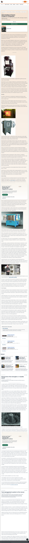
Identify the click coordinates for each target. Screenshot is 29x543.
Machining (14, 4)
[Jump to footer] (27, 539)
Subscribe (25, 1)
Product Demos (21, 4)
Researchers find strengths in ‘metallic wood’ (12, 377)
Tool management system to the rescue (12, 492)
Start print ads (5, 194)
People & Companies (7, 4)
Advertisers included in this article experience (8, 197)
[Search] (22, 1)
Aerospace (17, 4)
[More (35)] (27, 4)
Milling (11, 4)
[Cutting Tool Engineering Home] (2, 1)
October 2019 (3, 493)
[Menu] (27, 1)
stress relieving (12, 180)
